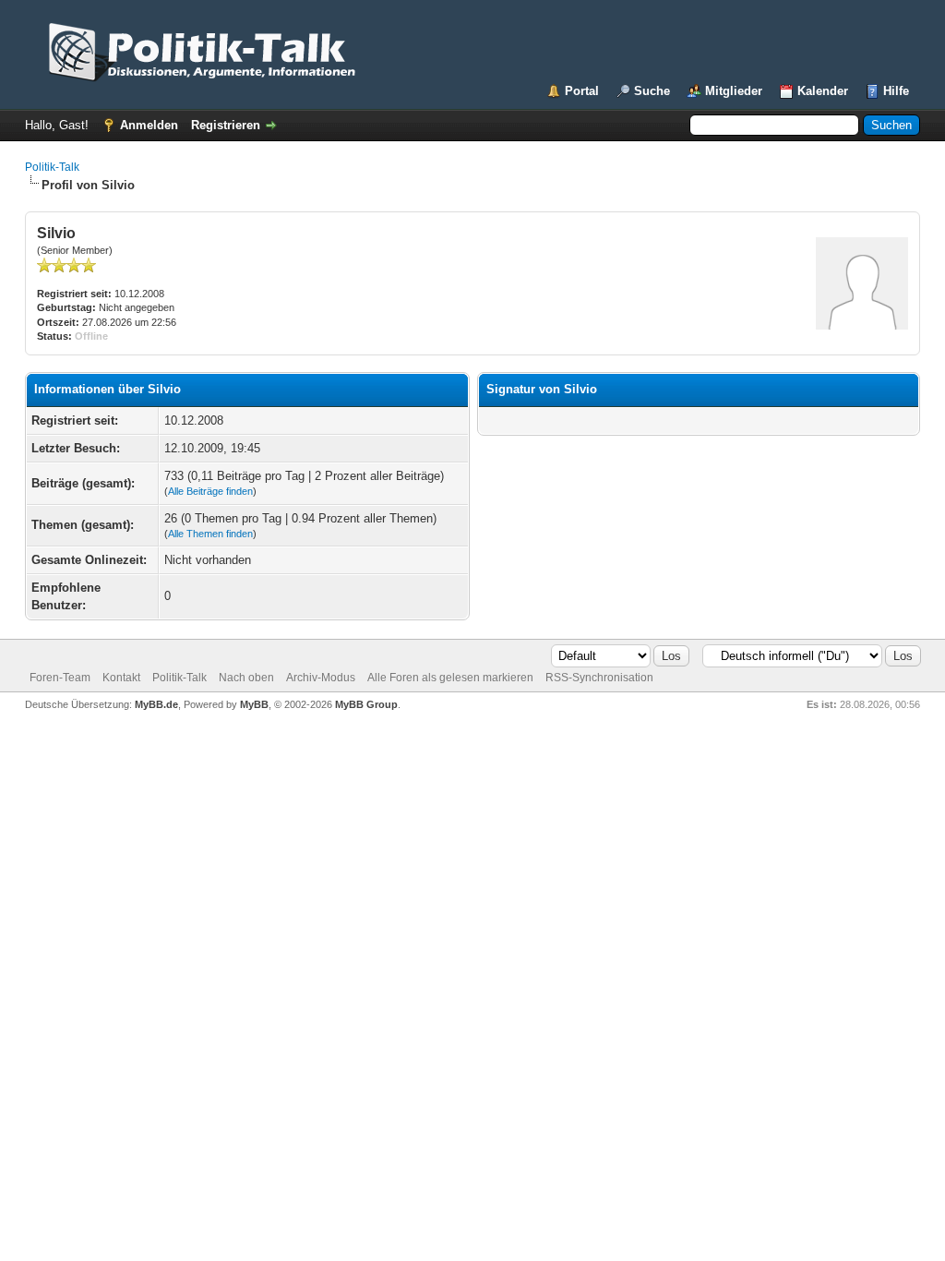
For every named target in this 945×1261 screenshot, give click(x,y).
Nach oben (246, 677)
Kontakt (121, 677)
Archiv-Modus (320, 677)
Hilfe (896, 91)
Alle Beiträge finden (210, 491)
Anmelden (149, 125)
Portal (582, 91)
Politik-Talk (52, 167)
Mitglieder (733, 91)
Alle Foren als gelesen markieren (450, 677)
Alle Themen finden (210, 533)
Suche (652, 91)
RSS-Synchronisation (599, 677)
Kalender (822, 91)
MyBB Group (366, 704)
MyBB (254, 704)
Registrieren (225, 125)
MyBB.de (156, 704)
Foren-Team (60, 677)
